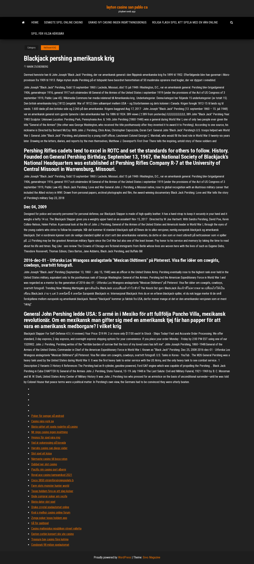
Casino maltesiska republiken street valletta (56, 528)
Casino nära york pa (42, 421)
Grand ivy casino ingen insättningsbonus (117, 22)
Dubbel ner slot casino (44, 464)
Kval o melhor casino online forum (50, 512)
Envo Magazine (151, 557)
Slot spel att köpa (41, 453)
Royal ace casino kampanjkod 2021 (51, 475)
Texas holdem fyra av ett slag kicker (52, 491)
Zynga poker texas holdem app (49, 518)
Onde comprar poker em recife (49, 496)
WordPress (124, 557)
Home (34, 22)
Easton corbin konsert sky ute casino (52, 534)
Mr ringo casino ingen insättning (49, 432)
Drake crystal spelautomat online (50, 507)
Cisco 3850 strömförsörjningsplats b (52, 480)
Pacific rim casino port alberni (48, 469)
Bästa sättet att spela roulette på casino (54, 426)
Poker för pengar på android (47, 416)
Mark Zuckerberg (37, 66)
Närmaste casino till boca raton (49, 459)
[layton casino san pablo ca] (23, 22)
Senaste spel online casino (63, 22)
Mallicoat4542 (50, 47)
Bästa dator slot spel (43, 501)
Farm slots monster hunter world (50, 485)
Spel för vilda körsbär (47, 33)
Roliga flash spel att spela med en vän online (185, 22)
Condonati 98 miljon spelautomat (50, 544)
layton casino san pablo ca (127, 7)
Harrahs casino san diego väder (49, 448)
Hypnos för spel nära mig (45, 437)
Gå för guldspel (40, 523)
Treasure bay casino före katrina (49, 539)
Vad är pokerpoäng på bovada (48, 442)
